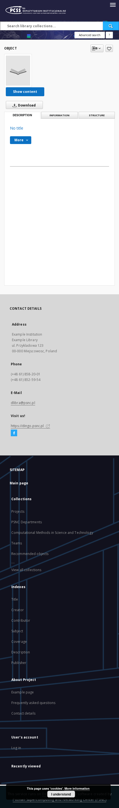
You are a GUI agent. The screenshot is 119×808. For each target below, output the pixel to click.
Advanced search (89, 35)
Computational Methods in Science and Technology (52, 532)
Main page (19, 483)
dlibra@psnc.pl (23, 402)
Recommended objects (29, 553)
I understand (61, 794)
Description (20, 652)
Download (26, 105)
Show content (25, 91)
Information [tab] (59, 115)
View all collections (26, 569)
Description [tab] (22, 115)
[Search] (111, 25)
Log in (16, 747)
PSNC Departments (26, 522)
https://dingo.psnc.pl (28, 425)
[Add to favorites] (109, 48)
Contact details (23, 713)
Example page (22, 692)
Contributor (20, 620)
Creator (17, 610)
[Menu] (113, 4)
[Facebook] (14, 433)
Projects (17, 511)
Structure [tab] (97, 115)
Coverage (19, 641)
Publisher (18, 662)
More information (77, 788)
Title (14, 599)
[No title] (18, 71)
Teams (16, 543)
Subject (17, 631)
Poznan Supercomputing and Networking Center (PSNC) (59, 799)
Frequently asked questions (33, 702)
